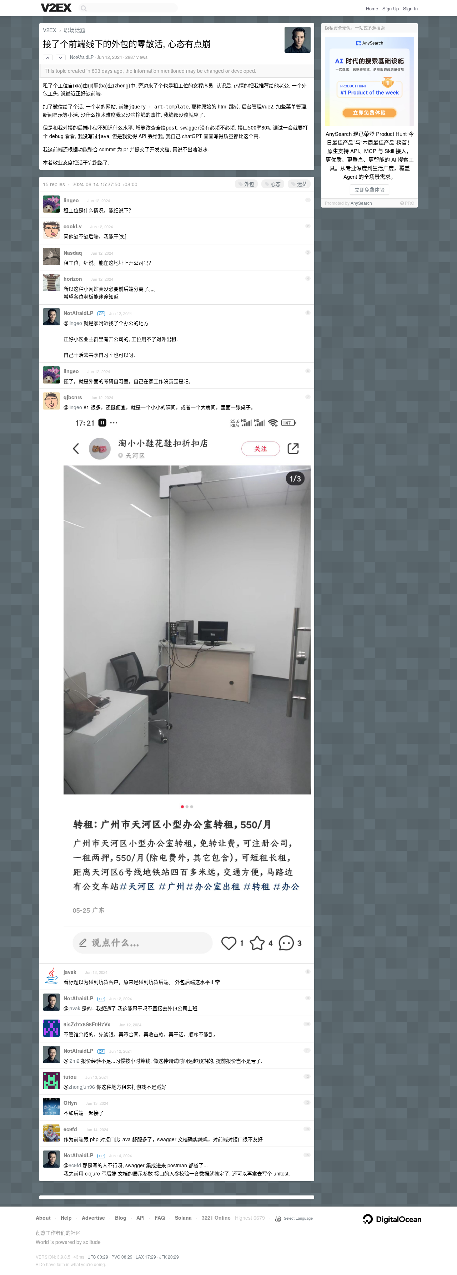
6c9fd (70, 1129)
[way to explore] (57, 8)
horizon (73, 278)
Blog (120, 1217)
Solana (183, 1217)
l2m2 (74, 1060)
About (43, 1217)
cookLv (73, 226)
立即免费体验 (370, 189)
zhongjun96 (82, 1086)
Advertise (93, 1217)
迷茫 (301, 183)
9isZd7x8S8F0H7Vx (87, 1024)
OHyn (70, 1102)
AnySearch (361, 203)
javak (70, 971)
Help (66, 1217)
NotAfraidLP (82, 57)
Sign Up (390, 8)
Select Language (297, 1218)
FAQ (160, 1217)
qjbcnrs (73, 397)
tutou (70, 1076)
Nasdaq (73, 252)
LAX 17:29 (146, 1257)
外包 (248, 183)
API (140, 1217)
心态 (275, 183)
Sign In (410, 8)
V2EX (49, 30)
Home (372, 8)
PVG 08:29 (121, 1257)
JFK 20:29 (169, 1257)
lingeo (71, 200)
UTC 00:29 (97, 1257)
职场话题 (74, 30)
